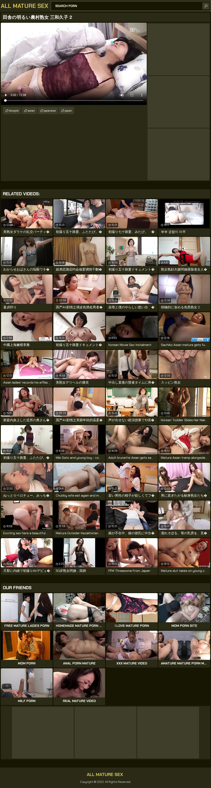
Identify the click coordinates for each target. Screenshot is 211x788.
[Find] (205, 6)
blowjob (14, 110)
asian (31, 110)
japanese (50, 110)
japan (68, 110)
